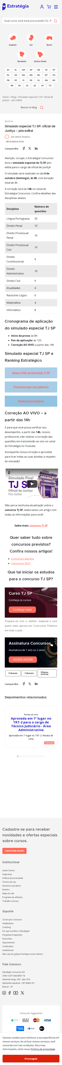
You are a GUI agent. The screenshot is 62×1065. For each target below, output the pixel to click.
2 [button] (21, 757)
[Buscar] (55, 21)
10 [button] (44, 757)
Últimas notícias (44, 673)
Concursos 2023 (20, 563)
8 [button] (38, 757)
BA (38, 70)
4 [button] (27, 757)
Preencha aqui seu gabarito (31, 387)
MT (46, 75)
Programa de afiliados (12, 897)
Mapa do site (8, 893)
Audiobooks (8, 950)
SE (35, 86)
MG (31, 75)
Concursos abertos (22, 559)
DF (54, 70)
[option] (31, 727)
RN (46, 80)
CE (46, 70)
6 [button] (32, 757)
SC (27, 86)
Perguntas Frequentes (12, 935)
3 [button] (24, 757)
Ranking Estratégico (31, 401)
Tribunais (12, 673)
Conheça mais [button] (22, 609)
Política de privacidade (12, 878)
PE (15, 80)
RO (53, 80)
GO (15, 75)
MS (38, 75)
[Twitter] (22, 993)
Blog (13, 96)
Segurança (7, 874)
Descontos (7, 938)
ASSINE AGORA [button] (23, 659)
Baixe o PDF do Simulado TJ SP (31, 373)
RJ (39, 80)
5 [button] (29, 757)
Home (5, 96)
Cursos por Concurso (12, 919)
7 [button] (35, 757)
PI (23, 80)
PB (8, 80)
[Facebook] (10, 993)
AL (15, 70)
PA (54, 75)
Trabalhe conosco (10, 901)
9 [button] (41, 757)
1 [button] (18, 757)
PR (31, 80)
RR (12, 86)
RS (19, 86)
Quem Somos (8, 870)
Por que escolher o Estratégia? (16, 931)
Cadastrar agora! (14, 850)
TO (50, 86)
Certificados (7, 946)
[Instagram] (4, 993)
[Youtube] (15, 993)
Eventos (5, 889)
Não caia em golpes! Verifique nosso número (22, 954)
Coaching (6, 927)
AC (8, 70)
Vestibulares (8, 923)
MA (23, 75)
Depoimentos (8, 942)
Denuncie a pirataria (11, 885)
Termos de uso (9, 882)
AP (31, 70)
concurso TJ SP (39, 525)
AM (23, 70)
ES (8, 75)
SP (42, 86)
